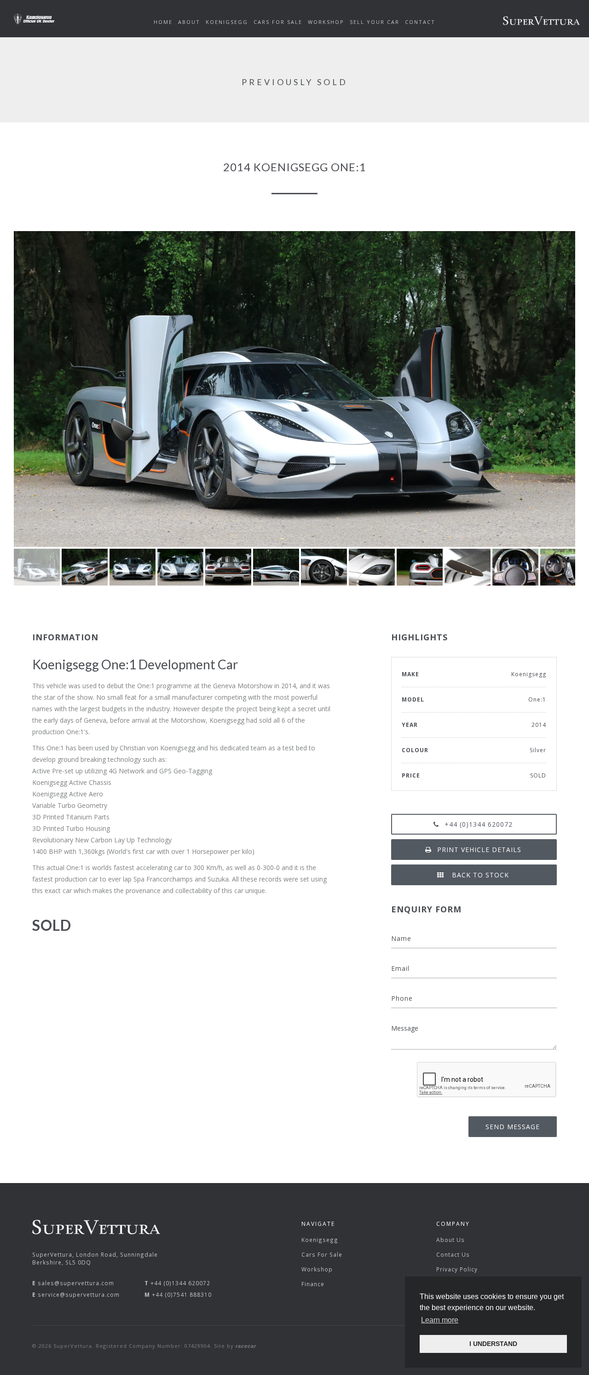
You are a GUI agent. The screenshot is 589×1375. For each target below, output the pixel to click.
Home (163, 21)
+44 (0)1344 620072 (479, 824)
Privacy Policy (457, 1269)
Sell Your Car (374, 21)
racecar (246, 1346)
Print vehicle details (479, 849)
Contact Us (453, 1254)
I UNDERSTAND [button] (493, 1343)
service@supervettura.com (79, 1294)
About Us (450, 1239)
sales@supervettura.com (76, 1283)
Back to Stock (479, 874)
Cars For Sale (321, 1254)
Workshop (317, 1269)
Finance (312, 1284)
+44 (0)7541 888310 (182, 1294)
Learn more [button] (439, 1320)
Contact (420, 21)
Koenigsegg (319, 1239)
